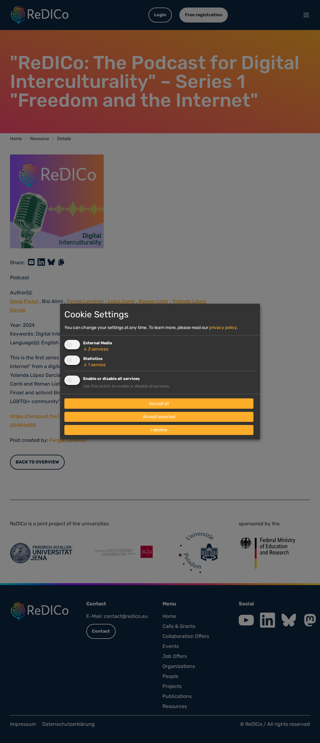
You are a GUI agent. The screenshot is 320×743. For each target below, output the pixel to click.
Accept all (159, 403)
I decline (159, 429)
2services (95, 349)
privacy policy (223, 327)
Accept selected (159, 416)
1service (94, 364)
